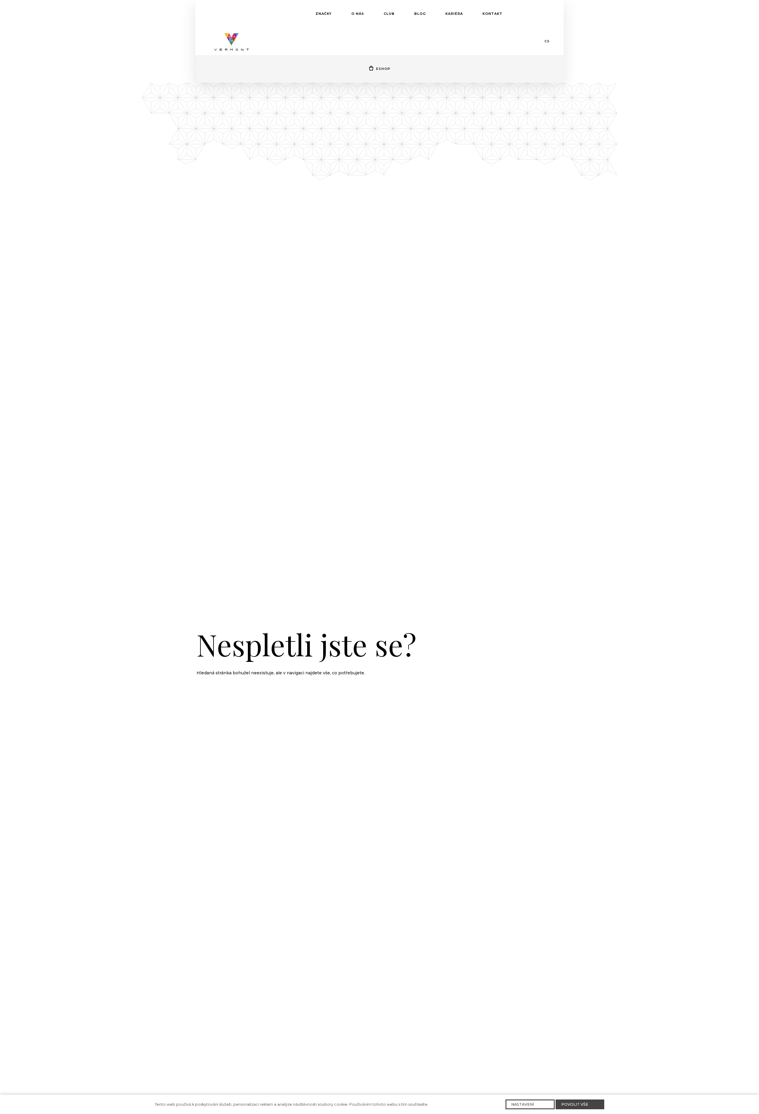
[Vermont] (231, 41)
